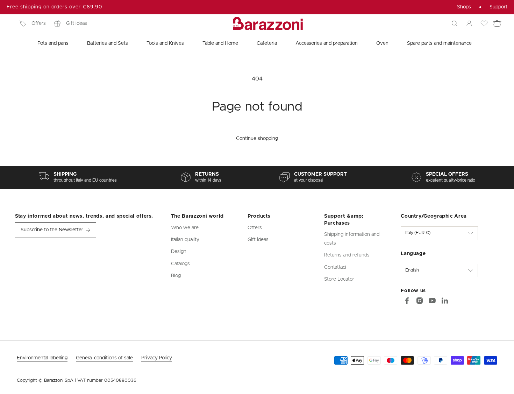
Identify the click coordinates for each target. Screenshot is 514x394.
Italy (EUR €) (417, 233)
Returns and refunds (347, 255)
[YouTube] (432, 300)
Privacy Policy (156, 358)
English (412, 270)
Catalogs (180, 263)
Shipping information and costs (351, 239)
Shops (464, 7)
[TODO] (444, 300)
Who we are (185, 227)
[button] (455, 23)
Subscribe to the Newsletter (52, 229)
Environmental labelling (42, 358)
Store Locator (339, 279)
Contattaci (335, 267)
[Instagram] (419, 300)
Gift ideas (76, 23)
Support (498, 7)
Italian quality (185, 239)
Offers (38, 23)
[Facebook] (407, 300)
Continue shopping (257, 138)
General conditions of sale (104, 358)
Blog (176, 275)
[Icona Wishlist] (484, 23)
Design (178, 251)
